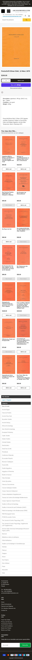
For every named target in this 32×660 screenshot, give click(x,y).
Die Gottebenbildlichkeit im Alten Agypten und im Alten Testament (23, 230)
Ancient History (6, 422)
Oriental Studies (6, 442)
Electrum (4, 534)
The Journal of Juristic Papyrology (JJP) (13, 520)
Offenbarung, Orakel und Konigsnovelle (8, 340)
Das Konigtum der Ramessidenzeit (21, 193)
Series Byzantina (6, 481)
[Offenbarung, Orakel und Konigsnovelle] (8, 328)
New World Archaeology (8, 429)
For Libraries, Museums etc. (8, 608)
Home (2, 602)
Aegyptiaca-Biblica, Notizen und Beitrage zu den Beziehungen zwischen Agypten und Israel (8, 159)
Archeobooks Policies (6, 624)
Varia (3, 573)
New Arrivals (5, 406)
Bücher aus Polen (5, 630)
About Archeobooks (6, 604)
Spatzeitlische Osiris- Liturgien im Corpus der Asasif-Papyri (8, 377)
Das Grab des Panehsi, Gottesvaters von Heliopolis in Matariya (8, 193)
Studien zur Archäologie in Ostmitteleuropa (13, 543)
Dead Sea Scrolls (6, 448)
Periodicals (5, 452)
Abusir (3, 556)
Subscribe (25, 645)
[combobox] (16, 20)
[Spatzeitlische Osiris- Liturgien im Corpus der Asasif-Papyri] (8, 364)
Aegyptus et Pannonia (8, 471)
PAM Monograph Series (8, 514)
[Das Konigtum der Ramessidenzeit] (23, 181)
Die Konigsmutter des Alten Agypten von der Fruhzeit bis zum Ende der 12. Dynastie (8, 268)
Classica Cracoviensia (8, 484)
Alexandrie (5, 569)
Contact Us (4, 610)
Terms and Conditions (7, 626)
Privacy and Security (6, 621)
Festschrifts (5, 465)
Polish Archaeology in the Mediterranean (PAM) (14, 510)
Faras (3, 566)
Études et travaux (6, 474)
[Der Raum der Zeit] (8, 218)
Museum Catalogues (7, 461)
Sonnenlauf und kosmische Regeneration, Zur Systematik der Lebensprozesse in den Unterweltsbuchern (23, 341)
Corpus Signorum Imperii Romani (11, 500)
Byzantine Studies (7, 419)
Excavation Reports (7, 458)
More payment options (16, 88)
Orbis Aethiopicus (6, 540)
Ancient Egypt (6, 409)
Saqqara (4, 553)
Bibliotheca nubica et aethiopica (10, 537)
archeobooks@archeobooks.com (12, 16)
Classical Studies (6, 412)
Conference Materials (8, 455)
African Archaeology (7, 425)
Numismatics (5, 445)
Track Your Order (5, 619)
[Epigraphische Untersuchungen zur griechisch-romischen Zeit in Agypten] (8, 291)
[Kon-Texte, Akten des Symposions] (23, 364)
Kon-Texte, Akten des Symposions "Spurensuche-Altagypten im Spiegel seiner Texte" (23, 377)
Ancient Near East (7, 416)
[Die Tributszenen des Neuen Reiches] (23, 255)
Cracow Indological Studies (9, 487)
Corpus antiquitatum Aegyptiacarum (11, 494)
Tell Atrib (4, 547)
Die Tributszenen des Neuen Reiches (22, 267)
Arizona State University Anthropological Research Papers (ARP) (15, 529)
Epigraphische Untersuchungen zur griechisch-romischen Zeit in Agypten (7, 304)
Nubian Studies (6, 439)
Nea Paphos (5, 560)
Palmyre (4, 550)
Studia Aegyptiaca (7, 468)
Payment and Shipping (7, 606)
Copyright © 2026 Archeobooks (16, 658)
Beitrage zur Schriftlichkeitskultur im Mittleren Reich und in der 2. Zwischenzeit (23, 158)
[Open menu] (3, 11)
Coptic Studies (6, 435)
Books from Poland (6, 628)
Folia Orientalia (6, 478)
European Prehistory (7, 432)
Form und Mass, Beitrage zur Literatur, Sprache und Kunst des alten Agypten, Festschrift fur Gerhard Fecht (23, 305)
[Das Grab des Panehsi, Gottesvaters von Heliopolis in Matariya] (8, 181)
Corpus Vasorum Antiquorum (10, 491)
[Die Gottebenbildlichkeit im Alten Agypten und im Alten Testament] (23, 217)
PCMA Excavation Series (9, 517)
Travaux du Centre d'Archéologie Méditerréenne (15, 497)
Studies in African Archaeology (10, 504)
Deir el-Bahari (5, 563)
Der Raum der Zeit (6, 229)
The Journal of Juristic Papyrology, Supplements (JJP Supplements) (15, 524)
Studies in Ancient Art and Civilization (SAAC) (14, 507)
